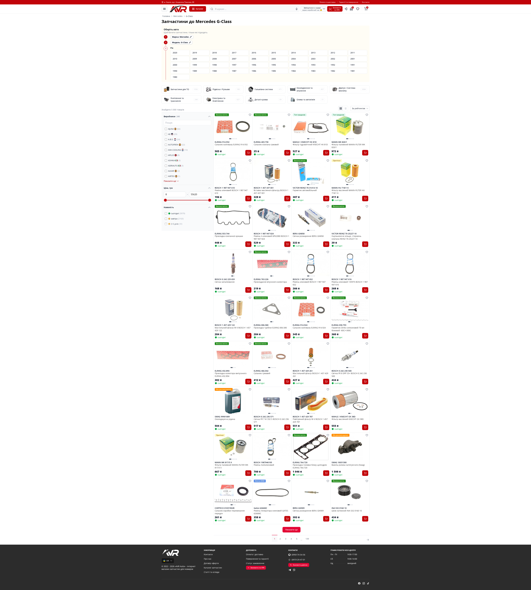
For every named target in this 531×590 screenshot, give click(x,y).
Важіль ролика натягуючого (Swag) (348, 465)
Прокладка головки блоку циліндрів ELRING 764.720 (310, 466)
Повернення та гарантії (257, 558)
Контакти (365, 2)
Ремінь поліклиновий (264, 465)
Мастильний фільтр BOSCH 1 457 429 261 (310, 374)
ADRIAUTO (175, 165)
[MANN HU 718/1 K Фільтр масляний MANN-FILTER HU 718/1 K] (350, 172)
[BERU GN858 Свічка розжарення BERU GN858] (311, 218)
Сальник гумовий (262, 373)
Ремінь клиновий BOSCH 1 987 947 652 (309, 283)
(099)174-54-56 (298, 554)
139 (307, 538)
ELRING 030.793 (339, 325)
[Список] (345, 108)
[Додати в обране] (250, 115)
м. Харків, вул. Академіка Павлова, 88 (179, 2)
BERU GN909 (298, 508)
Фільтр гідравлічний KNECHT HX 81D (310, 144)
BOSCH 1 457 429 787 (303, 416)
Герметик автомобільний (305, 190)
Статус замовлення (255, 563)
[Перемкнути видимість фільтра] (209, 116)
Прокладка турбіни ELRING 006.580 (270, 327)
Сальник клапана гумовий (266, 144)
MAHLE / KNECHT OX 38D (343, 416)
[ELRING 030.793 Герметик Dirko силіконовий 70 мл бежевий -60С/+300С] (350, 309)
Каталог (199, 8)
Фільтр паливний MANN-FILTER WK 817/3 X (231, 466)
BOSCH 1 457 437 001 (264, 188)
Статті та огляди (211, 572)
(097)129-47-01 (298, 559)
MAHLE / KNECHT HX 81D (305, 142)
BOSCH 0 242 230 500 (342, 371)
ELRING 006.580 (261, 325)
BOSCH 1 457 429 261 (303, 371)
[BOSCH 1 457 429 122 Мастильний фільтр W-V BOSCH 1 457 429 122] (233, 309)
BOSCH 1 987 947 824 (264, 233)
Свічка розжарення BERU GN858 (308, 236)
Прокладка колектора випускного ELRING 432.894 (230, 374)
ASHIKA (174, 160)
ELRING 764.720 (300, 462)
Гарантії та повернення (348, 2)
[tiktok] (368, 583)
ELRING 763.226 (261, 279)
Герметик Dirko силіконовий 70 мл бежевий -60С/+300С (348, 329)
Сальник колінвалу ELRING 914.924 (309, 327)
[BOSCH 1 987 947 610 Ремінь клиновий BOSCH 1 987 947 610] (233, 172)
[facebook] (359, 583)
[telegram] (289, 570)
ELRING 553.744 (222, 233)
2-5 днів (176, 224)
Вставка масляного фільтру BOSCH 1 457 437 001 (271, 191)
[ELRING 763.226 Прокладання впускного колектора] (272, 264)
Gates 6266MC (260, 508)
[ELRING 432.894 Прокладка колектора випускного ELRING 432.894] (233, 355)
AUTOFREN (176, 144)
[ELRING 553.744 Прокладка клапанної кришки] (233, 218)
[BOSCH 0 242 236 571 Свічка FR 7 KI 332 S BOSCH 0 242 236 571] (272, 401)
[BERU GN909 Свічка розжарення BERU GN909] (311, 493)
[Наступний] (248, 126)
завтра (177, 218)
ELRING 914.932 (222, 142)
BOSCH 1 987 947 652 (303, 279)
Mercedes (178, 16)
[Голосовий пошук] (296, 9)
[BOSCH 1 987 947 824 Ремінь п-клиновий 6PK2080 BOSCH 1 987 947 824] (272, 218)
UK (167, 560)
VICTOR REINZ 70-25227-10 (344, 233)
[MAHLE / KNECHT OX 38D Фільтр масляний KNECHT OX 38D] (350, 401)
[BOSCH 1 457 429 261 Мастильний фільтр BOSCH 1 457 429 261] (311, 355)
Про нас (207, 558)
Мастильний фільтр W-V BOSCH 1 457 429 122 (232, 329)
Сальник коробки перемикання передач (230, 512)
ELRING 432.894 (222, 371)
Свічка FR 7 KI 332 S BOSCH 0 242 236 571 (271, 420)
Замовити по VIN (257, 567)
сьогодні (178, 213)
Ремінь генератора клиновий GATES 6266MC (271, 512)
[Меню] (164, 9)
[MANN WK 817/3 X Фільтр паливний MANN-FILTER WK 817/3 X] (233, 447)
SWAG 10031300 (339, 462)
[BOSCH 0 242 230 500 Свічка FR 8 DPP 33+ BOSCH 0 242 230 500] (350, 355)
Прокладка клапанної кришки (229, 236)
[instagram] (363, 583)
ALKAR (174, 171)
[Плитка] (341, 108)
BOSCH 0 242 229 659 (225, 279)
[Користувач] (346, 9)
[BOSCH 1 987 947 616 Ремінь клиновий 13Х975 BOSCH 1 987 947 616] (350, 264)
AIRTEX (174, 176)
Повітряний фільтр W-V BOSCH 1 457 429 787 (310, 420)
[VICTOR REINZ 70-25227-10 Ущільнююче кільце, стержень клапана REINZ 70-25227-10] (350, 218)
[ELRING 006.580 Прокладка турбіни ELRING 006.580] (272, 309)
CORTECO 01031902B (224, 508)
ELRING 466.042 (261, 371)
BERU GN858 (298, 233)
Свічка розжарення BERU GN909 (308, 510)
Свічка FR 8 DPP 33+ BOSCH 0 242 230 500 (349, 374)
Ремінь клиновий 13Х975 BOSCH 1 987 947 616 (350, 283)
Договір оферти (211, 563)
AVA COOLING (178, 150)
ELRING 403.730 (261, 142)
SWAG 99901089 (222, 416)
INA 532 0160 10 (339, 508)
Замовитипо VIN (337, 9)
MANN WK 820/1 (339, 142)
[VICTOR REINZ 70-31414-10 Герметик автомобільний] (311, 172)
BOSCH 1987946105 (263, 462)
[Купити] (248, 152)
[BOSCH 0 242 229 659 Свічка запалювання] (233, 264)
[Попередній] (217, 126)
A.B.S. (174, 139)
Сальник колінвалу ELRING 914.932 (231, 144)
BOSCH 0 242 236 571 (264, 416)
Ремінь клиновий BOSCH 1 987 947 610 (231, 191)
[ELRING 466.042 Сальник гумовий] (272, 355)
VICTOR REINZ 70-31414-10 (305, 188)
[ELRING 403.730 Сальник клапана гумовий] (272, 126)
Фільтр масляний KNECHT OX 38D (348, 419)
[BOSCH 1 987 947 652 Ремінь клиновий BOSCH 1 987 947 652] (311, 264)
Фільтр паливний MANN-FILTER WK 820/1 (348, 145)
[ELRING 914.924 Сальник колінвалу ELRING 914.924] (311, 309)
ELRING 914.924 (300, 325)
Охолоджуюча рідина (225, 419)
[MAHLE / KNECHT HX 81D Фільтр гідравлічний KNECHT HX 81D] (311, 126)
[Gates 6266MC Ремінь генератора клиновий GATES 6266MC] (272, 493)
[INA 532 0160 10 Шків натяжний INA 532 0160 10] (350, 493)
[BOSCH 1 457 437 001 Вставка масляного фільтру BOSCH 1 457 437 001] (272, 172)
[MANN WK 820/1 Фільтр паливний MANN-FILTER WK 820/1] (350, 126)
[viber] (294, 570)
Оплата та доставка (327, 2)
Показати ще (291, 529)
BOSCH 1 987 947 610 (225, 188)
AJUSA (174, 129)
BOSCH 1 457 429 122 (225, 325)
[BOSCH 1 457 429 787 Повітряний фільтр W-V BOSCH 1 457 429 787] (311, 401)
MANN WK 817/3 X (223, 462)
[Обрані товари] (358, 9)
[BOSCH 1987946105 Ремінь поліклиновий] (272, 447)
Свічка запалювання (225, 282)
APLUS (173, 155)
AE (172, 134)
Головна (166, 16)
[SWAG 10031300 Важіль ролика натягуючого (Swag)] (350, 447)
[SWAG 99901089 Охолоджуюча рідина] (233, 401)
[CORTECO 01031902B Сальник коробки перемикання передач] (233, 493)
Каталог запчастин (213, 567)
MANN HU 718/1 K (340, 188)
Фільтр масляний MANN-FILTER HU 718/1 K (348, 191)
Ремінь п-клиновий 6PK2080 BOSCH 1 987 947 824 (271, 237)
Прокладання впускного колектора (270, 282)
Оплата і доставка (254, 554)
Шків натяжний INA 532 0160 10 (347, 510)
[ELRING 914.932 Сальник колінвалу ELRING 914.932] (233, 126)
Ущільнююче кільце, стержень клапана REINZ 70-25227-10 (346, 237)
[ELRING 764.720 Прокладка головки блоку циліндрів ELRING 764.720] (311, 447)
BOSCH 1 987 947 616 (342, 279)
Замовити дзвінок (300, 565)
